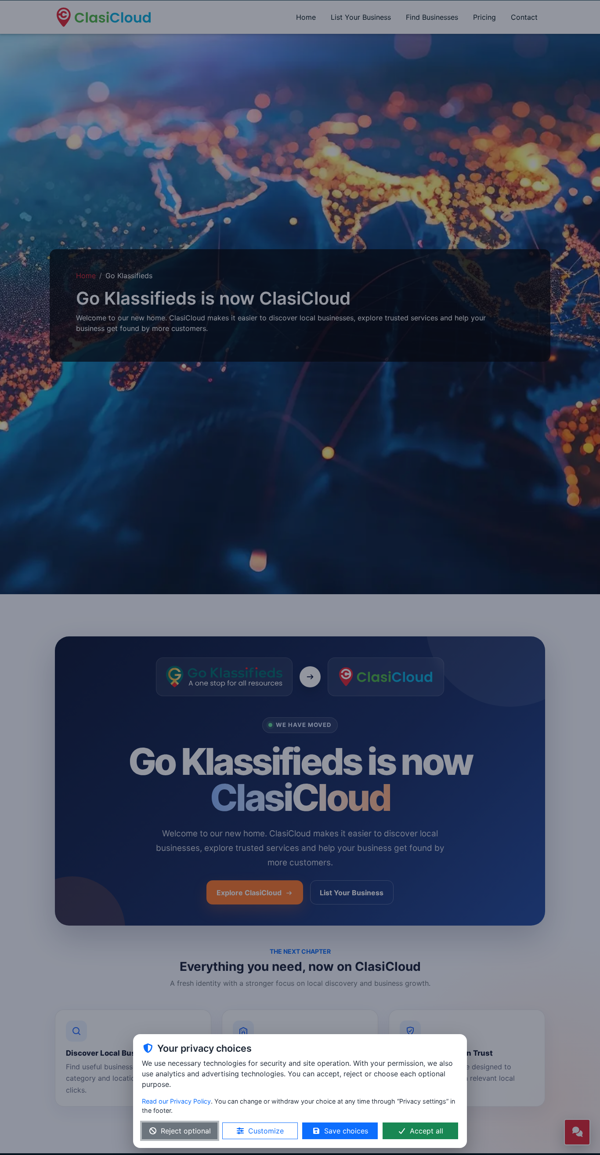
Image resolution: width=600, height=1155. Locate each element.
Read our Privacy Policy (176, 1101)
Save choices (346, 1130)
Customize (266, 1130)
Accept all (426, 1130)
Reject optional (186, 1130)
